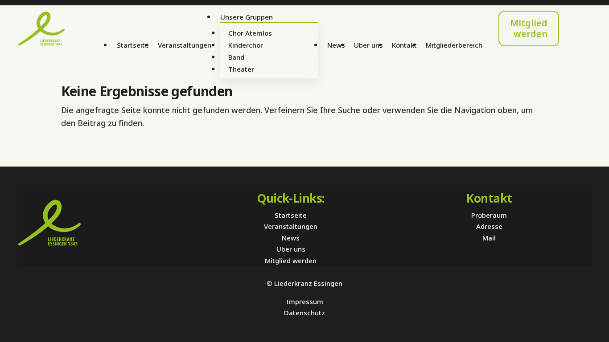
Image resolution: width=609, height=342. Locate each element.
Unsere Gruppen (246, 16)
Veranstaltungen (184, 45)
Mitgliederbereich (454, 45)
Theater (241, 69)
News (336, 45)
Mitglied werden (528, 28)
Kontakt (404, 45)
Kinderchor (245, 45)
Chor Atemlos (250, 32)
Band (236, 57)
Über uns (368, 45)
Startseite (133, 45)
